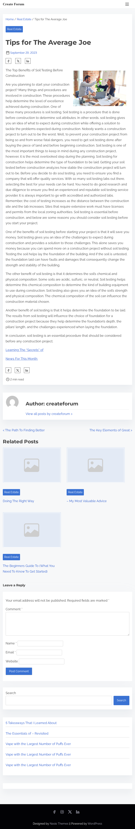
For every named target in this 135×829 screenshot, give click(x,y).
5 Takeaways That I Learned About (31, 723)
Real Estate (24, 19)
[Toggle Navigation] (127, 4)
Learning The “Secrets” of (24, 350)
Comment (14, 609)
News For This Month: (22, 359)
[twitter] (18, 61)
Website (12, 661)
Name (11, 643)
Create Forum (13, 4)
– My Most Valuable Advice (87, 501)
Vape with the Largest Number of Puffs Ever (38, 744)
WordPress (95, 823)
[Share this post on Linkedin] (28, 61)
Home (10, 19)
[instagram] (62, 813)
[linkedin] (77, 813)
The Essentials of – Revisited (27, 733)
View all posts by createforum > (49, 414)
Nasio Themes (59, 823)
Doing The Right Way (18, 501)
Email (11, 652)
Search (11, 693)
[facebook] (8, 61)
